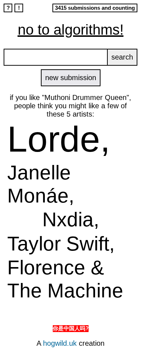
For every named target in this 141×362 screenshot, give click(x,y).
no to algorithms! (71, 30)
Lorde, (58, 139)
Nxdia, (70, 219)
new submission (70, 78)
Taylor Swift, (61, 243)
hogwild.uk (60, 343)
